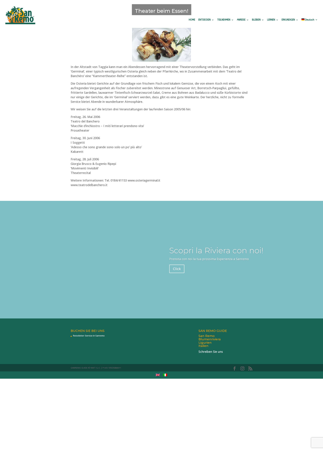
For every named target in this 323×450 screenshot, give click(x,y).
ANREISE (241, 19)
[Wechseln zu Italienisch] (165, 375)
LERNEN (271, 19)
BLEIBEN (256, 19)
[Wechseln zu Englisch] (158, 375)
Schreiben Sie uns (211, 352)
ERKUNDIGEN (288, 19)
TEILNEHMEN (223, 19)
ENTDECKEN (204, 19)
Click (177, 268)
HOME (192, 19)
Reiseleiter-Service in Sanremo (89, 335)
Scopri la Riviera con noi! (216, 250)
